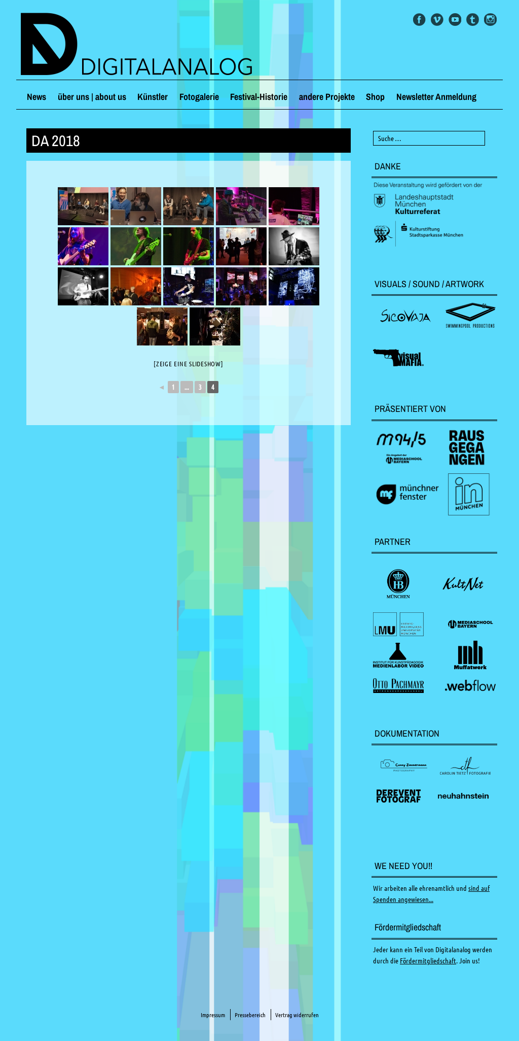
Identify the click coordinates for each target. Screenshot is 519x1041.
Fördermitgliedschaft (428, 961)
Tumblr (472, 19)
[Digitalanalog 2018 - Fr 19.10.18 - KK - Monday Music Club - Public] (135, 286)
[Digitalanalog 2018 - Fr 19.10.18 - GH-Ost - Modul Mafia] (188, 286)
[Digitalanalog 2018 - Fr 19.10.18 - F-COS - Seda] (83, 246)
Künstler (152, 96)
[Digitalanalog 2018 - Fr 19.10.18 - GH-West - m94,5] (83, 206)
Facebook (419, 19)
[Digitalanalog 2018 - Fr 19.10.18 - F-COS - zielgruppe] (241, 206)
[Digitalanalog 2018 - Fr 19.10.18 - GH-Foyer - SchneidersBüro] (162, 326)
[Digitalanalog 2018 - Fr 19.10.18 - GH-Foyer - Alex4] (215, 326)
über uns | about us (92, 96)
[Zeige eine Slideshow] (189, 363)
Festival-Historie (258, 96)
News (36, 96)
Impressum (213, 1015)
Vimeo (437, 19)
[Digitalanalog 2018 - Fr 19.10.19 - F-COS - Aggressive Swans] (294, 246)
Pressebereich (250, 1015)
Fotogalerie (199, 96)
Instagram (490, 19)
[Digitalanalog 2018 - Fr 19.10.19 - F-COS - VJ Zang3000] (294, 206)
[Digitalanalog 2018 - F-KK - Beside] (241, 246)
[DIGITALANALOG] (259, 45)
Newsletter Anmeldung (436, 96)
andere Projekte (327, 96)
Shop (375, 96)
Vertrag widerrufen (297, 1015)
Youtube (455, 19)
